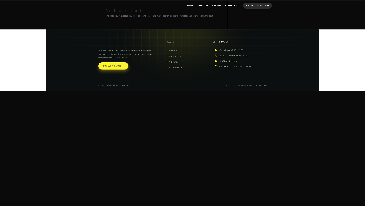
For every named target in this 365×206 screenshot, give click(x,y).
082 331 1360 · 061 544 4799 (233, 55)
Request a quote (111, 66)
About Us (176, 56)
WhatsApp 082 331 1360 (231, 50)
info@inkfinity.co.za (228, 61)
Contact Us (176, 67)
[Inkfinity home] (101, 43)
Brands (175, 61)
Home (174, 50)
